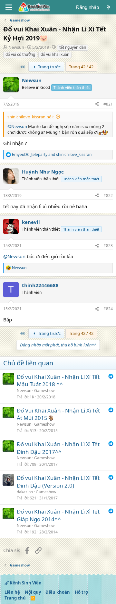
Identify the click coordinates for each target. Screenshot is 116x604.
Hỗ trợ (81, 592)
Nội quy (33, 592)
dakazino (25, 492)
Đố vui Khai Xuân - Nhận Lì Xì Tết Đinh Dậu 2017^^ (58, 447)
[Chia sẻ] (97, 104)
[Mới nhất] (108, 7)
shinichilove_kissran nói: (30, 117)
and (52, 154)
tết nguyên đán (72, 47)
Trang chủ (15, 598)
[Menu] (8, 7)
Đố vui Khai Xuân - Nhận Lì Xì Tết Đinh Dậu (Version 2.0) (58, 481)
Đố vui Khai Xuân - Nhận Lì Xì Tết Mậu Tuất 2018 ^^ (58, 380)
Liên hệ (12, 592)
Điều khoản (57, 592)
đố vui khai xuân (55, 54)
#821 (108, 104)
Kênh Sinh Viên (25, 583)
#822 (108, 195)
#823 (108, 245)
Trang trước (49, 67)
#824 (108, 308)
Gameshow (44, 390)
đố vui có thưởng (20, 54)
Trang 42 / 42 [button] (81, 67)
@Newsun (17, 126)
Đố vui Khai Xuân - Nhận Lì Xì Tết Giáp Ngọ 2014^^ (58, 515)
